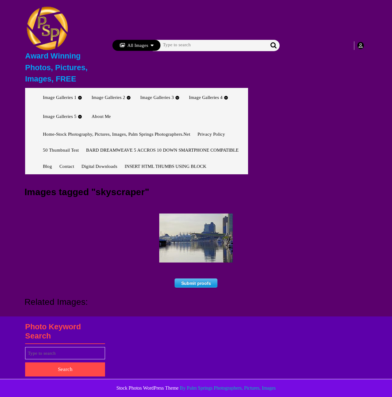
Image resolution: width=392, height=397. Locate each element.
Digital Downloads (99, 166)
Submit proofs (196, 283)
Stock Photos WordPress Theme (147, 388)
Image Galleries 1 (60, 97)
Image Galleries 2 (108, 97)
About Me (101, 116)
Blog (47, 166)
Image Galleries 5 (60, 116)
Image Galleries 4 (206, 97)
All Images (137, 45)
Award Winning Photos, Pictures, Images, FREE (56, 67)
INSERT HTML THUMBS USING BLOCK (165, 166)
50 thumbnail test (61, 150)
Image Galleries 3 (157, 97)
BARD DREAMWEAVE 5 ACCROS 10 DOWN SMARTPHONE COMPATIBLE (162, 150)
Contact (66, 166)
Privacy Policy (211, 134)
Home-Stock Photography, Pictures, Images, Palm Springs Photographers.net (116, 134)
